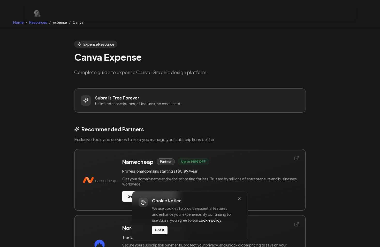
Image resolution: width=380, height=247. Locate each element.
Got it (159, 230)
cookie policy (210, 220)
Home (18, 22)
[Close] (239, 199)
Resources (38, 22)
